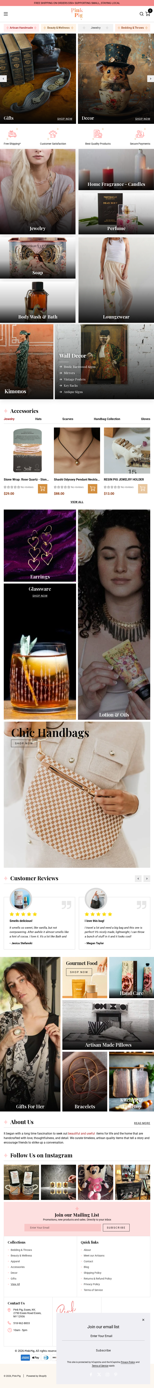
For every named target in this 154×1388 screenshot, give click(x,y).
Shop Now (64, 118)
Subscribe (116, 1227)
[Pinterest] (116, 1374)
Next (150, 78)
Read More (142, 1123)
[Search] (141, 13)
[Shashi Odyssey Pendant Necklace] (77, 451)
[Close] (143, 1320)
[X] (99, 1374)
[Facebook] (91, 1374)
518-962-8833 (21, 1323)
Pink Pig (29, 1350)
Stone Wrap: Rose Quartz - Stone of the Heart (27, 479)
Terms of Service (100, 1365)
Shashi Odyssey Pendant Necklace (77, 479)
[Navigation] (5, 14)
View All (77, 501)
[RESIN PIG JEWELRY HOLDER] (127, 451)
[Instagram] (107, 1374)
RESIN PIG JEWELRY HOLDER (124, 479)
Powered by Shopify (36, 1376)
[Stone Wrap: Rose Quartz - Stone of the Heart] (27, 451)
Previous (3, 78)
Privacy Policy (128, 1362)
